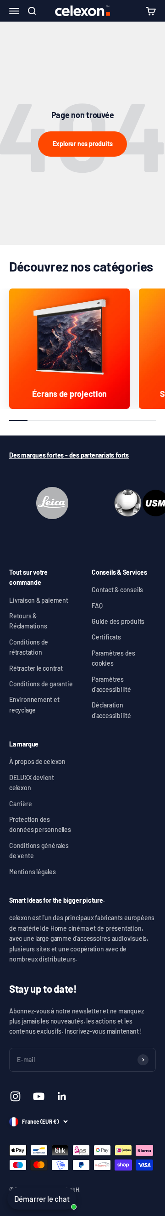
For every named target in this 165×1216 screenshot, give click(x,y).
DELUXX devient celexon (31, 783)
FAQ (97, 606)
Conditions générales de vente (39, 851)
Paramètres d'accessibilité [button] (111, 684)
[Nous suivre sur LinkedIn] (62, 1096)
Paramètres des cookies (113, 658)
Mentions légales (32, 872)
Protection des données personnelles (40, 824)
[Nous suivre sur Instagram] (15, 1096)
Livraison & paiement (38, 600)
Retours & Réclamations (28, 621)
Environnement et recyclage (34, 704)
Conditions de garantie (40, 684)
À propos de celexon (37, 761)
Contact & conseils (117, 590)
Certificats (106, 637)
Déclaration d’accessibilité (111, 710)
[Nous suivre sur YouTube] (39, 1096)
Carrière (20, 804)
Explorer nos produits (83, 143)
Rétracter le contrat (36, 668)
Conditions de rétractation (28, 647)
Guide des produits (118, 621)
